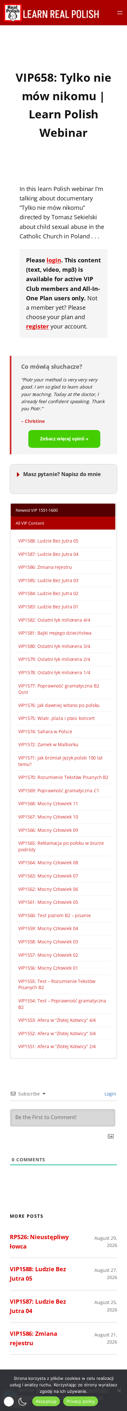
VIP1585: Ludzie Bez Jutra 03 (48, 580)
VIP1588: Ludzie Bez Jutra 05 (48, 541)
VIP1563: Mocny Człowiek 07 (48, 876)
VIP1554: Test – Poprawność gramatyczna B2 (62, 1004)
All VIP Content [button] (30, 523)
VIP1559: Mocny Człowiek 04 (48, 928)
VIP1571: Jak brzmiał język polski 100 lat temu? (60, 761)
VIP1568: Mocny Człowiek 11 (48, 803)
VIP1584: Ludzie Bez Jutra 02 (48, 593)
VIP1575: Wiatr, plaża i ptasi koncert (56, 718)
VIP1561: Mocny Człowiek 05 (48, 902)
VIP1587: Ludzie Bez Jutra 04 (48, 554)
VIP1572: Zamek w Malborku (48, 744)
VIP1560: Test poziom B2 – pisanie (54, 915)
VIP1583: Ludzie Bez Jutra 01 (48, 607)
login (54, 260)
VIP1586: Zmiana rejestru (45, 567)
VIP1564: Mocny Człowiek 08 (48, 862)
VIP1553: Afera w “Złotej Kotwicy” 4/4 (57, 1020)
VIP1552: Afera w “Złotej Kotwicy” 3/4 (57, 1033)
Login (110, 1094)
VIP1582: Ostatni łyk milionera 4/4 (54, 620)
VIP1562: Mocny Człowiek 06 (48, 889)
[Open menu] (120, 13)
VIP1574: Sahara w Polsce (45, 731)
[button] (16, 1401)
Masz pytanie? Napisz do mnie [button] (62, 474)
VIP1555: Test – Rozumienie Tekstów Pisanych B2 (56, 984)
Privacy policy (80, 1401)
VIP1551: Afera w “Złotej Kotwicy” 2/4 (57, 1046)
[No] (119, 1390)
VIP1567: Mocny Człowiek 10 (48, 817)
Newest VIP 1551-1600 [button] (37, 510)
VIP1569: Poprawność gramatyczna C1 (58, 790)
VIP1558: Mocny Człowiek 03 (48, 942)
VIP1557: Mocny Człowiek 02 (48, 955)
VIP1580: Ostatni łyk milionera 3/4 (54, 646)
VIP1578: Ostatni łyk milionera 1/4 (54, 672)
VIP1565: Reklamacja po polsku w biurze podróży (61, 846)
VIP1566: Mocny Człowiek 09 (48, 830)
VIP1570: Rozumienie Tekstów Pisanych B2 (63, 777)
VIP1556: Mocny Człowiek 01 (48, 968)
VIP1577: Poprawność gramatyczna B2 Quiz (58, 689)
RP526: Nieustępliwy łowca (39, 1241)
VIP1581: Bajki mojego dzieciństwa (55, 633)
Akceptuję (46, 1401)
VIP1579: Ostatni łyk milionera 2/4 (54, 659)
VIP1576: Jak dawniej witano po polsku (59, 705)
